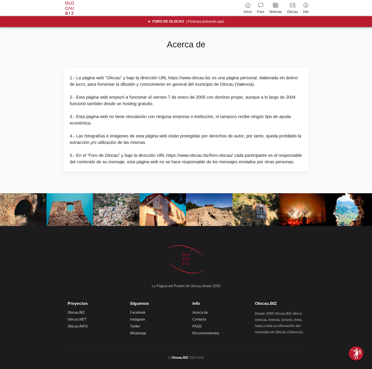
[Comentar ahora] (356, 353)
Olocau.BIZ (76, 312)
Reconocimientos (205, 333)
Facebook (137, 312)
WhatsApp (138, 333)
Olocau (292, 12)
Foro (260, 12)
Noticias (275, 12)
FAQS (197, 326)
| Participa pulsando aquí (188, 21)
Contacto (199, 319)
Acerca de (200, 312)
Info (306, 12)
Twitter (135, 326)
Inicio (248, 12)
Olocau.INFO (78, 326)
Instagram (137, 319)
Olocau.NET (77, 319)
